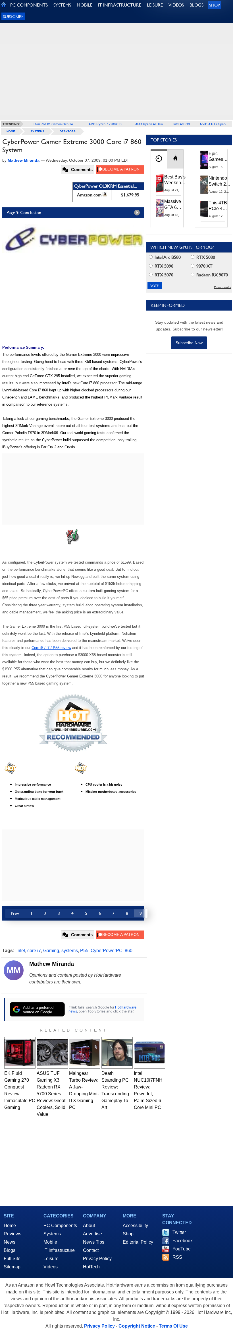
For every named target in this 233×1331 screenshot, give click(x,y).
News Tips (93, 1242)
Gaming (51, 950)
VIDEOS (176, 5)
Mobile (50, 1242)
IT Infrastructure (59, 1250)
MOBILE (84, 5)
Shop (214, 5)
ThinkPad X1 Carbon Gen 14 (53, 124)
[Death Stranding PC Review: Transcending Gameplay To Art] (117, 1052)
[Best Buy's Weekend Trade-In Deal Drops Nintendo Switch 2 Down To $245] (160, 183)
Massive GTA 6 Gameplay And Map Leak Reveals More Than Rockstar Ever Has (175, 204)
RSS (177, 1257)
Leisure (51, 1258)
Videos (50, 1266)
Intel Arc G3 (181, 124)
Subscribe (13, 16)
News (9, 1242)
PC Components (60, 1225)
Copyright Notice (136, 1326)
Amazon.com (89, 195)
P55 (84, 950)
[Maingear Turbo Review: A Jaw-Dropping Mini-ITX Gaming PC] (84, 1052)
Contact (91, 1250)
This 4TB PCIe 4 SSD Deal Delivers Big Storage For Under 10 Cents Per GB (219, 206)
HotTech (91, 1266)
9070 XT (204, 266)
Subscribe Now (189, 342)
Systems (37, 131)
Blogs (9, 1250)
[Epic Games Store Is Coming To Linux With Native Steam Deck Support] (204, 160)
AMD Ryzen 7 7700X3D (105, 124)
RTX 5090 (163, 266)
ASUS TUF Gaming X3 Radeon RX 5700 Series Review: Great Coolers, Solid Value (51, 1094)
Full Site (12, 1258)
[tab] (159, 159)
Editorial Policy (138, 1242)
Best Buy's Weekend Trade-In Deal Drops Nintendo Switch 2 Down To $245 (175, 180)
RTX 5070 (163, 275)
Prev (15, 913)
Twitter (179, 1232)
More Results (222, 287)
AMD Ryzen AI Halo (149, 124)
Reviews (12, 1233)
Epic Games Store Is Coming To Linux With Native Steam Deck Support (219, 157)
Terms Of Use (173, 1326)
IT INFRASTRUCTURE (119, 5)
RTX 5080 (205, 257)
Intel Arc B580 (167, 257)
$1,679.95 (130, 195)
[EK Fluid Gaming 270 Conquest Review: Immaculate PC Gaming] (20, 1052)
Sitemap (12, 1266)
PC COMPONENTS (29, 5)
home (11, 131)
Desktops (68, 131)
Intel (20, 950)
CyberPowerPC (106, 950)
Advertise (92, 1233)
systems (69, 950)
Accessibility (135, 1225)
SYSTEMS (62, 5)
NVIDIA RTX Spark (213, 124)
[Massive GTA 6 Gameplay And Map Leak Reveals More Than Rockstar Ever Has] (160, 208)
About (89, 1225)
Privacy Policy (97, 1258)
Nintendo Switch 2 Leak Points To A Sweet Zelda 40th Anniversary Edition (221, 181)
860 (128, 950)
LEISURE (155, 5)
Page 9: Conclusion (24, 212)
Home (10, 1225)
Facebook (182, 1240)
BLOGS (196, 5)
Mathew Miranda (51, 964)
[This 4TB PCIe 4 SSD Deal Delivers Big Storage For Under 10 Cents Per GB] (204, 209)
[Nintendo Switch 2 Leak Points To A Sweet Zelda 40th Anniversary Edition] (204, 184)
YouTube (181, 1248)
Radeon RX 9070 (211, 275)
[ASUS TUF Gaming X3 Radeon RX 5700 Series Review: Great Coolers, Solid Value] (52, 1052)
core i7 (34, 950)
